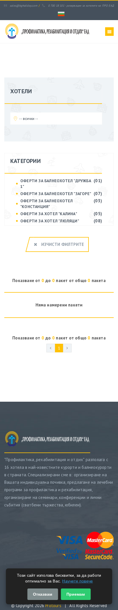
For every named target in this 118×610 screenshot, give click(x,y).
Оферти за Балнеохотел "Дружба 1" (55, 183)
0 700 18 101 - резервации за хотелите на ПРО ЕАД (81, 5)
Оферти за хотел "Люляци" (49, 221)
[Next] (67, 348)
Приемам (75, 594)
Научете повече (77, 581)
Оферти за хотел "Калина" (48, 213)
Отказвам (42, 594)
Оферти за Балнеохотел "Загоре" (55, 193)
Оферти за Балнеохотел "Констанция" (46, 203)
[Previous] (50, 348)
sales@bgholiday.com (23, 5)
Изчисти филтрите (62, 244)
